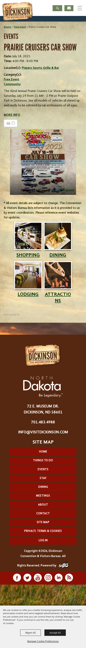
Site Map (43, 522)
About (43, 504)
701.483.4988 (43, 422)
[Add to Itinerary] (13, 123)
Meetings (43, 495)
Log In (43, 540)
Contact (43, 513)
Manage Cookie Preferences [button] (43, 641)
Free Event (20, 27)
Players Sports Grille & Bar (40, 68)
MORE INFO (12, 115)
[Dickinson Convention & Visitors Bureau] (17, 11)
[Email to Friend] (8, 123)
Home (43, 451)
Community (12, 84)
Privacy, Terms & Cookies (43, 531)
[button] (57, 9)
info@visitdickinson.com (43, 432)
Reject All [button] (30, 632)
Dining (43, 487)
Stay (43, 478)
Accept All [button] (55, 632)
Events (7, 27)
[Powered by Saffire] (63, 565)
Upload (69, 190)
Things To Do (43, 460)
